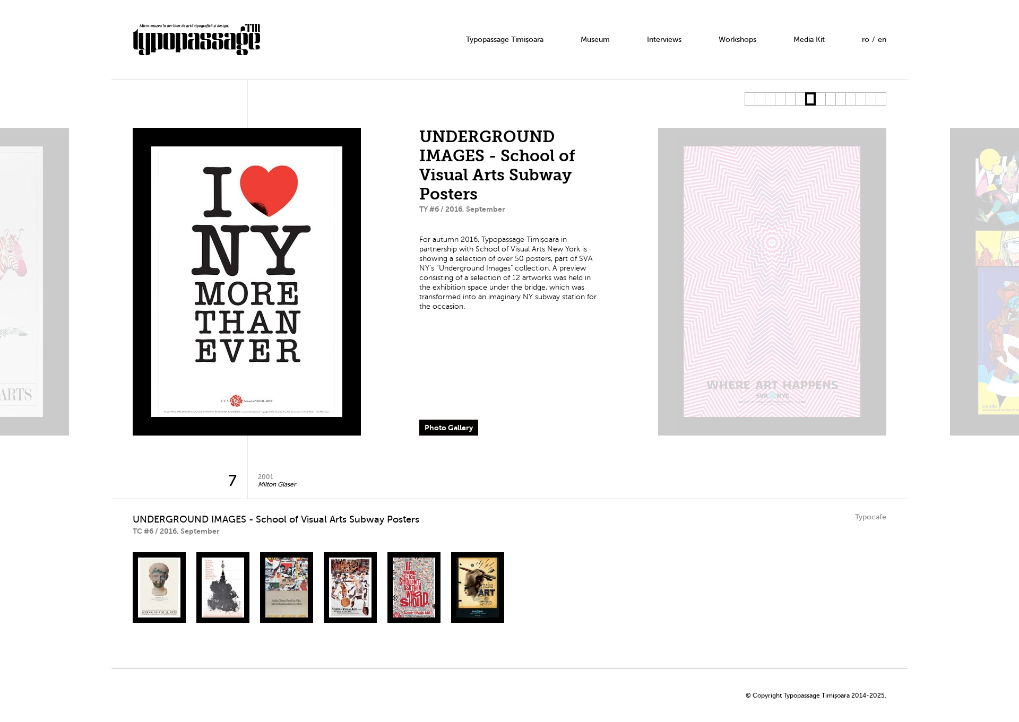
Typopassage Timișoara (504, 40)
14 (881, 99)
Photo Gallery (449, 427)
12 (861, 99)
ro (865, 40)
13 (871, 99)
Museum (595, 40)
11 (850, 99)
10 (840, 99)
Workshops (737, 40)
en (882, 40)
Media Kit (809, 40)
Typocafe (870, 517)
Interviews (664, 40)
